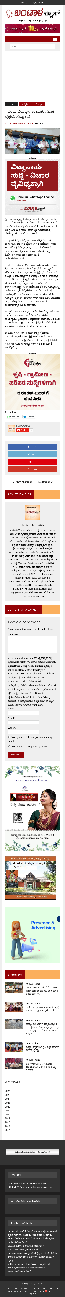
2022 (7, 1106)
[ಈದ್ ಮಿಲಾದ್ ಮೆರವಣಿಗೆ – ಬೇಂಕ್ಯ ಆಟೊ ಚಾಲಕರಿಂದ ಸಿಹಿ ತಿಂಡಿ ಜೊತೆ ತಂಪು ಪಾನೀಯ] (14, 990)
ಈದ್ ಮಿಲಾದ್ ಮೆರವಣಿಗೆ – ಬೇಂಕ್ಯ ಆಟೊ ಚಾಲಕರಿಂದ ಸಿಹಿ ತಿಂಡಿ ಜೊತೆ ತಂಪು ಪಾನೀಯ (42, 990)
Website (12, 727)
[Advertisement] (32, 76)
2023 (7, 1102)
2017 (7, 1126)
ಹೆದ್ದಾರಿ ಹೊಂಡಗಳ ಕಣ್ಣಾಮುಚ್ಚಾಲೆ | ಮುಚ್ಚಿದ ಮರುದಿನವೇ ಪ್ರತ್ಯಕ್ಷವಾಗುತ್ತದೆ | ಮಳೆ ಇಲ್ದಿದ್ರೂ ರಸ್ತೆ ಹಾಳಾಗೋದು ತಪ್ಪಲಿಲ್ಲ (42, 1029)
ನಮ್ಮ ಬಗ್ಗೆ (24, 2)
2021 (7, 1110)
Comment (13, 634)
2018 (7, 1122)
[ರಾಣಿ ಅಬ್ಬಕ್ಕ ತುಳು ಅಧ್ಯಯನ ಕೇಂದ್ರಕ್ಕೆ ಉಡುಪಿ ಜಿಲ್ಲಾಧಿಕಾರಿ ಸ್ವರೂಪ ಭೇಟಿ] (14, 1010)
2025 (7, 1095)
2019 (7, 1118)
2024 (7, 1098)
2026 (7, 1091)
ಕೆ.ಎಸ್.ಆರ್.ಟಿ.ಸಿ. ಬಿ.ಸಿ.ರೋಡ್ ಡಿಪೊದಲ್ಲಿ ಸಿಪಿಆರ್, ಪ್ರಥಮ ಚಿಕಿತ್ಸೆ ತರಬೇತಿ (40, 1067)
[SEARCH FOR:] (32, 46)
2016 (7, 1130)
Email (11, 718)
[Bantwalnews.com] (32, 15)
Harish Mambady (24, 123)
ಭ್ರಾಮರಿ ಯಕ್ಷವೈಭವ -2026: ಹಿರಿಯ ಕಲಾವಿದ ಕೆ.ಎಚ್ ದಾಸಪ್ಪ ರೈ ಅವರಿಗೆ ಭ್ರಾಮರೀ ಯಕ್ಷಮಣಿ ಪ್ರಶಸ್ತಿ (32, 1256)
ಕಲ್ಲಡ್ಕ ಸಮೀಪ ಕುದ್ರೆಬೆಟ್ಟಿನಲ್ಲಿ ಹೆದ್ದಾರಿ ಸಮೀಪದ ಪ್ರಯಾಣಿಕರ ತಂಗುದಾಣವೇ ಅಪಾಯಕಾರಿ (29, 1267)
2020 (7, 1114)
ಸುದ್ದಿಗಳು (25, 104)
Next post (44, 481)
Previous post (23, 481)
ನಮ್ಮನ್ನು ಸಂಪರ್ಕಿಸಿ (38, 2)
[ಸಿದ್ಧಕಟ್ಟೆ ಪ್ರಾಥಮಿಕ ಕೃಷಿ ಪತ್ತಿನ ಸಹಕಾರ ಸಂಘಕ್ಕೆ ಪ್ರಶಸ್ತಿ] (14, 1050)
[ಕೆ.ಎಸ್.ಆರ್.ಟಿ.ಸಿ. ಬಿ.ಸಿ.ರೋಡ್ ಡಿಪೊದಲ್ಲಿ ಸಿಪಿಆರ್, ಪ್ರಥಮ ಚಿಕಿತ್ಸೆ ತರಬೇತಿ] (14, 1066)
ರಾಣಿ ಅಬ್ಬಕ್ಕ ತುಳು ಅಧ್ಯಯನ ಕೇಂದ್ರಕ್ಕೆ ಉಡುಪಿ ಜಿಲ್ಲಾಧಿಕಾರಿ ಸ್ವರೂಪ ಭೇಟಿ (42, 1009)
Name (11, 708)
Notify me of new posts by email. (29, 746)
